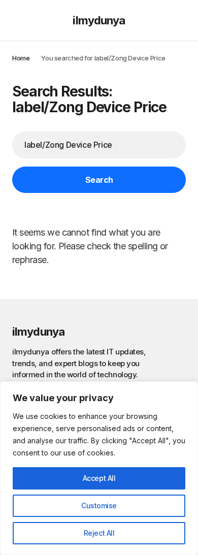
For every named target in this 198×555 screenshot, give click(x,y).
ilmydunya (99, 20)
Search (99, 180)
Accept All (99, 478)
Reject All (99, 533)
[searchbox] (99, 145)
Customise (99, 505)
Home (20, 58)
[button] (17, 20)
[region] (99, 468)
